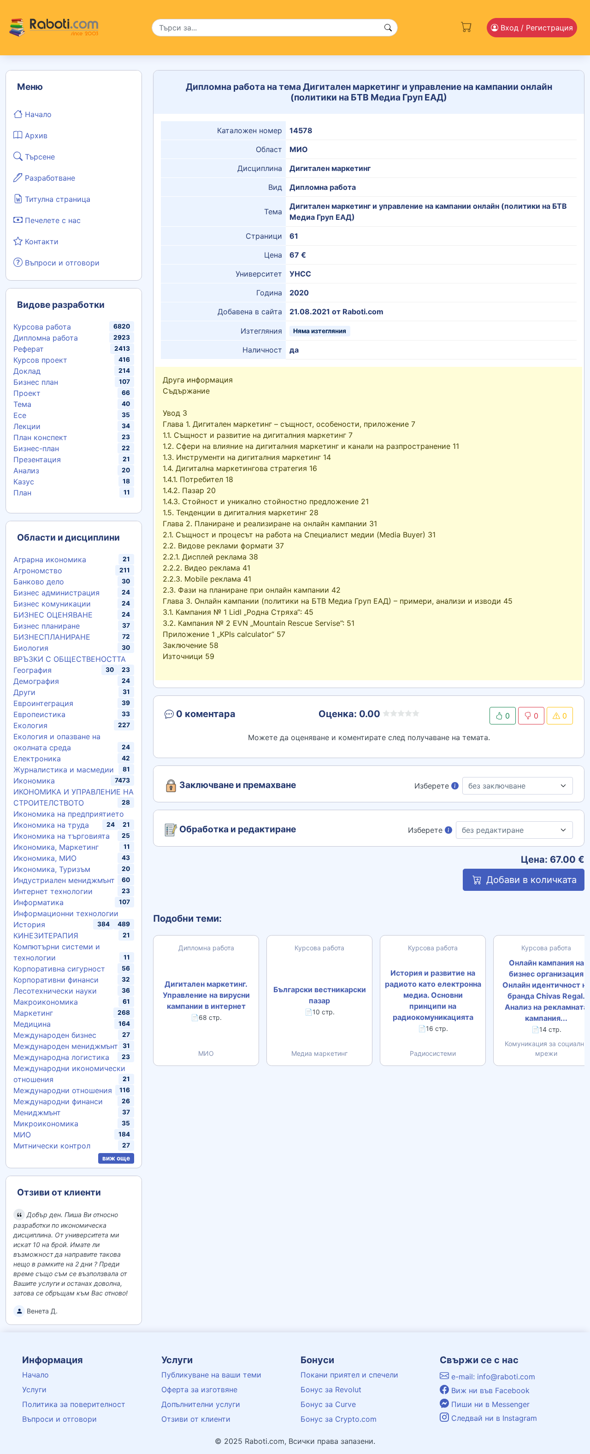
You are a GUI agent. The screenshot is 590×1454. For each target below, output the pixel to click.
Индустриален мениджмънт (64, 880)
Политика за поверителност (73, 1404)
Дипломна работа (45, 337)
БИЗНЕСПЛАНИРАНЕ (51, 637)
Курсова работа (42, 326)
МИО (22, 1134)
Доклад (27, 371)
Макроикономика (45, 1002)
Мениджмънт (37, 1112)
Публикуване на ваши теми (211, 1374)
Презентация (37, 459)
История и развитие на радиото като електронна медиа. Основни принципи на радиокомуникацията (433, 995)
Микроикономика (45, 1123)
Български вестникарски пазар (319, 995)
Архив (35, 135)
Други (24, 692)
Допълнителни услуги (200, 1404)
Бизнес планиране (46, 625)
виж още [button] (116, 1158)
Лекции (27, 426)
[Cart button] (466, 26)
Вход (535, 27)
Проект (27, 393)
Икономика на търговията (61, 836)
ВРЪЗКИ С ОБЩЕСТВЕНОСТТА (69, 659)
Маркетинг (33, 1013)
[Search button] (388, 28)
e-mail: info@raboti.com (492, 1376)
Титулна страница (56, 199)
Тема (22, 404)
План (22, 492)
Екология (30, 725)
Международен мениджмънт (65, 1046)
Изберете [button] (432, 785)
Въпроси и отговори (61, 262)
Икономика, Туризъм (51, 869)
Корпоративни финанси (56, 979)
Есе (19, 415)
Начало (37, 114)
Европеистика (39, 714)
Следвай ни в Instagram (493, 1418)
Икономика (34, 780)
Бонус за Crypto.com (339, 1419)
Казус (23, 481)
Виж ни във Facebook (489, 1390)
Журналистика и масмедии (63, 769)
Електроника (37, 758)
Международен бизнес (54, 1035)
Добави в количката (530, 879)
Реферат (28, 348)
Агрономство (37, 570)
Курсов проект (40, 360)
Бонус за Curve (328, 1404)
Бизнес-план (36, 448)
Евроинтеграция (43, 703)
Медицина (32, 1024)
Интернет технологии (53, 891)
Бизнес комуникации (52, 603)
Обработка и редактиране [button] (236, 829)
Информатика (38, 902)
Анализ (26, 470)
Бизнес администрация (56, 592)
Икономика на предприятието (68, 813)
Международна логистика (61, 1057)
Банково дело (38, 581)
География (32, 670)
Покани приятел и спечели (349, 1374)
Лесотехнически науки (55, 990)
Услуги (34, 1389)
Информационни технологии (65, 913)
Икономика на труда (51, 825)
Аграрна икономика (49, 559)
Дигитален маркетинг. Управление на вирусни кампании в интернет (206, 995)
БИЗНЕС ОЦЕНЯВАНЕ (53, 614)
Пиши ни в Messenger (489, 1404)
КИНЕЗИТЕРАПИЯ (45, 935)
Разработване (49, 177)
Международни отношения (62, 1090)
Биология (30, 648)
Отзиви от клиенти (195, 1419)
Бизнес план (35, 382)
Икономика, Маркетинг (56, 847)
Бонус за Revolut (331, 1389)
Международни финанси (58, 1101)
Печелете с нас (52, 220)
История (29, 924)
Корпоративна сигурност (59, 968)
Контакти (41, 241)
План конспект (40, 437)
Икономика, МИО (45, 858)
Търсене (39, 156)
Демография (36, 681)
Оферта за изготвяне (199, 1389)
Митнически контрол (51, 1145)
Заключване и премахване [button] (236, 785)
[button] (229, 715)
